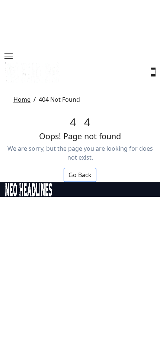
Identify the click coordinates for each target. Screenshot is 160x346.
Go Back (80, 175)
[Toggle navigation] (8, 56)
